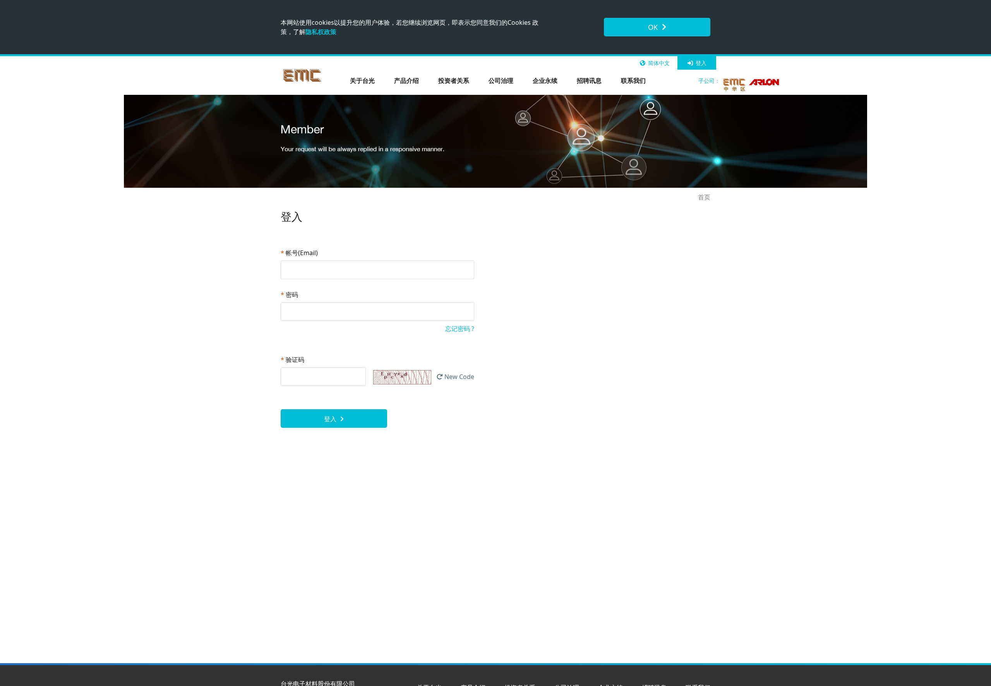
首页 (704, 197)
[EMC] (303, 76)
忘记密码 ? (459, 328)
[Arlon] (764, 82)
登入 (700, 63)
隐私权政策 (320, 31)
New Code (458, 376)
